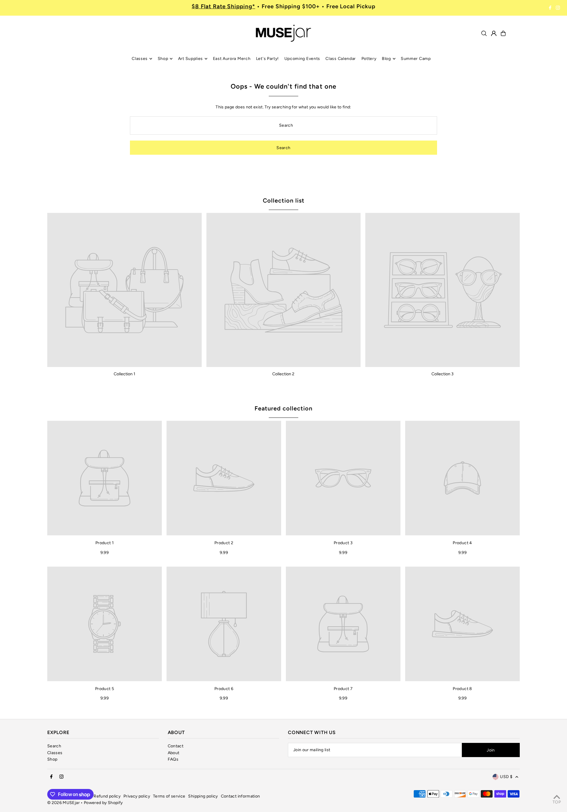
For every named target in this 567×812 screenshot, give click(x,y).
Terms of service (169, 796)
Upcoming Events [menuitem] (302, 58)
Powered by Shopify (103, 802)
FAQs (173, 759)
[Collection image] (124, 290)
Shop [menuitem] (163, 58)
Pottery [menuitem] (369, 58)
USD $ (506, 776)
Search (54, 746)
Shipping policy (203, 796)
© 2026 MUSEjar (63, 802)
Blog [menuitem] (386, 58)
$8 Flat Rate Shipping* (223, 6)
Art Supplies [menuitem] (190, 58)
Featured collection (283, 408)
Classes (54, 752)
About (174, 752)
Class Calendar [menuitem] (340, 58)
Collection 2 (283, 373)
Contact (175, 746)
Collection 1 (124, 373)
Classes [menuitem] (140, 58)
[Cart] (503, 33)
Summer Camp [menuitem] (416, 58)
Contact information (240, 796)
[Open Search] (484, 33)
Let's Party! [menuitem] (267, 58)
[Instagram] (558, 8)
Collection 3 (442, 373)
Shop (52, 759)
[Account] (493, 33)
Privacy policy (136, 796)
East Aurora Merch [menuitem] (232, 58)
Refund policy (107, 796)
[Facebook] (550, 8)
